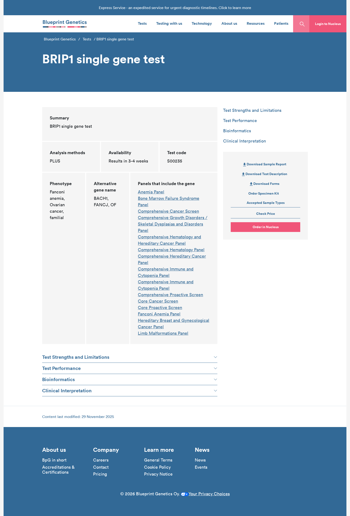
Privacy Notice (158, 474)
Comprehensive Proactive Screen (170, 294)
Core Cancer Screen (158, 301)
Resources (256, 23)
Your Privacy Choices (209, 493)
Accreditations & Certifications (58, 470)
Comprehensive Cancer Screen (168, 211)
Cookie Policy (157, 467)
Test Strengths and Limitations (75, 357)
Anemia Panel (151, 192)
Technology (202, 23)
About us (229, 23)
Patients (281, 23)
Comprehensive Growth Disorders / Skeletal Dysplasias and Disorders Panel (172, 224)
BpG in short (54, 460)
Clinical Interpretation (67, 390)
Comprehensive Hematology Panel (171, 249)
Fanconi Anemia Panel (159, 314)
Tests (142, 23)
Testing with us (169, 23)
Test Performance (61, 368)
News (200, 460)
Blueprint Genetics (60, 39)
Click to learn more (235, 7)
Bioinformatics (58, 379)
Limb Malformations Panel (163, 333)
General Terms (158, 460)
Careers (101, 460)
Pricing (100, 474)
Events (201, 467)
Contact (101, 467)
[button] (327, 23)
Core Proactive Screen (160, 307)
